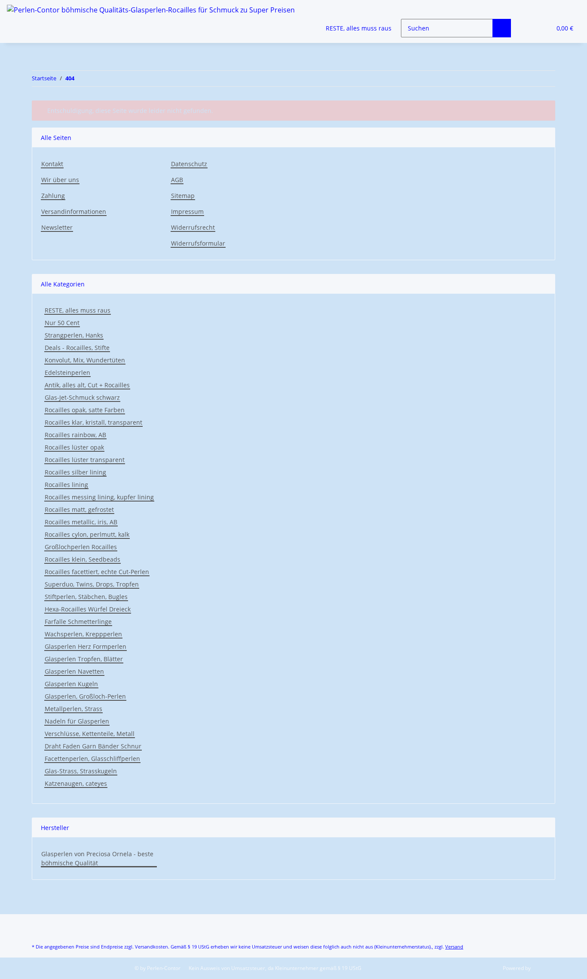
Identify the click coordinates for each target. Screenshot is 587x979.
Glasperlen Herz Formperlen (85, 646)
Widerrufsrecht (193, 227)
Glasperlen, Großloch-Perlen (85, 696)
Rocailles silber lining (75, 472)
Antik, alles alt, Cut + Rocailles (87, 385)
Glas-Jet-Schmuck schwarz (82, 397)
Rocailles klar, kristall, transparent (93, 422)
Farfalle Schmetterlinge (78, 621)
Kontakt (52, 164)
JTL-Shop (542, 968)
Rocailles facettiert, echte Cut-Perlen (97, 572)
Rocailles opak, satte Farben (85, 410)
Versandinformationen (73, 211)
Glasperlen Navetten (74, 671)
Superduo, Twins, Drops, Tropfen (92, 584)
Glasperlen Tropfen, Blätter (84, 659)
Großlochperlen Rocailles (81, 547)
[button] (527, 28)
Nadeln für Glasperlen (77, 721)
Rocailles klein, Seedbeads (82, 559)
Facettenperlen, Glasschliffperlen (92, 758)
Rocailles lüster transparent (85, 460)
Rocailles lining (66, 484)
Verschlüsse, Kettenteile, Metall (90, 734)
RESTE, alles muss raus (77, 310)
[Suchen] (501, 28)
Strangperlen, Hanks (74, 335)
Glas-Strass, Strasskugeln (81, 771)
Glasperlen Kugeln (71, 684)
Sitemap (183, 196)
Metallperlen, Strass (73, 709)
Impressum (187, 211)
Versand (454, 946)
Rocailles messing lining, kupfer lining (99, 497)
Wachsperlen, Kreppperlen (83, 634)
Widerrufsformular (198, 243)
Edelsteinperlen (67, 372)
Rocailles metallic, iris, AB (81, 522)
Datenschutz (189, 164)
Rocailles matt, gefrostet (79, 509)
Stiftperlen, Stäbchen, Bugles (86, 597)
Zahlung (53, 196)
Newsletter (57, 227)
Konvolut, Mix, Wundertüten (85, 360)
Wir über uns (60, 180)
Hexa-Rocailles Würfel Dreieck (88, 609)
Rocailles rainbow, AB (75, 435)
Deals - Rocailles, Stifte (77, 348)
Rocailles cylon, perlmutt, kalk (87, 534)
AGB (177, 180)
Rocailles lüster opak (74, 447)
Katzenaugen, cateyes (76, 783)
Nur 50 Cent (62, 323)
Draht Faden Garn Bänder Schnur (93, 746)
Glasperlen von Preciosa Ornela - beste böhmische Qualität (97, 858)
